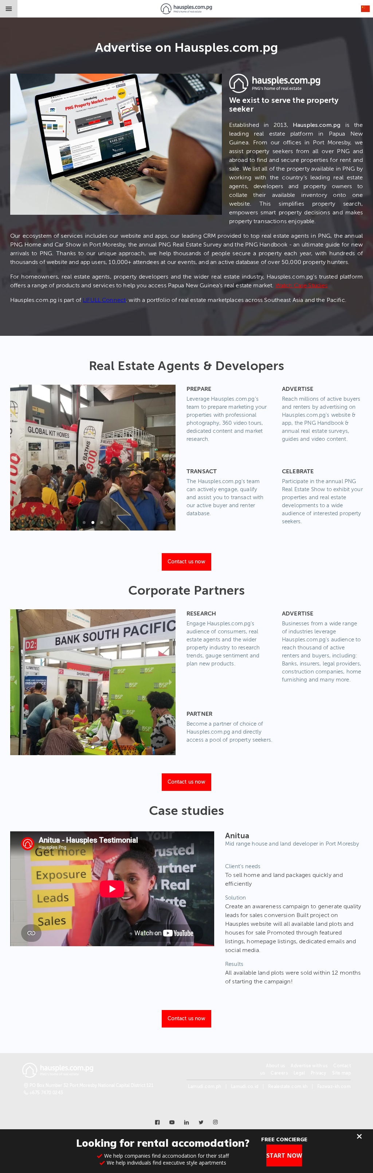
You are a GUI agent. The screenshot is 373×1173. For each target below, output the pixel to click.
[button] (84, 522)
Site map (341, 1073)
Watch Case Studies (301, 285)
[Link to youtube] (172, 1122)
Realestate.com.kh (288, 1086)
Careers (279, 1073)
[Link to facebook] (157, 1122)
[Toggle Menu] (8, 9)
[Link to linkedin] (186, 1122)
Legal (299, 1073)
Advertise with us (309, 1065)
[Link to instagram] (215, 1122)
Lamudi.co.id (245, 1086)
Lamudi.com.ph (204, 1086)
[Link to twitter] (201, 1122)
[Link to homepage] (186, 9)
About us (275, 1065)
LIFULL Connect (104, 300)
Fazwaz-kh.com (334, 1086)
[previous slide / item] (15, 458)
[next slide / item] (170, 458)
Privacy (318, 1073)
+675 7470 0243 (46, 1092)
